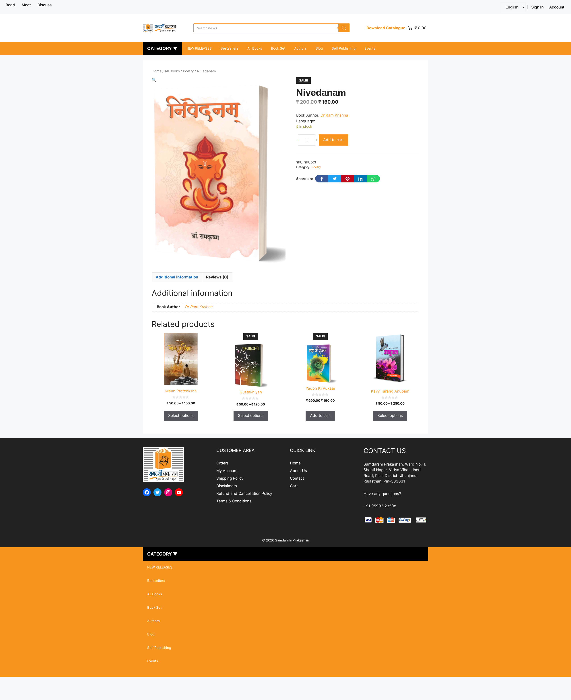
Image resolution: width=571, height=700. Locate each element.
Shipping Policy (229, 478)
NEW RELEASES (199, 48)
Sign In (537, 7)
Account (556, 7)
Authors (300, 48)
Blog (319, 48)
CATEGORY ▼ (162, 48)
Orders (222, 463)
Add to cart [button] (320, 415)
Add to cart (333, 140)
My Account (227, 470)
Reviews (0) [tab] (217, 277)
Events (369, 48)
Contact (297, 478)
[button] (154, 80)
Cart (294, 486)
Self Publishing (344, 48)
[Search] (344, 27)
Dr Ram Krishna (334, 115)
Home (156, 71)
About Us (298, 470)
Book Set (278, 48)
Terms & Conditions (233, 501)
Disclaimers (226, 486)
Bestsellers (229, 48)
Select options (181, 415)
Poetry (188, 71)
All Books (254, 48)
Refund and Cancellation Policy (244, 493)
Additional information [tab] (177, 277)
